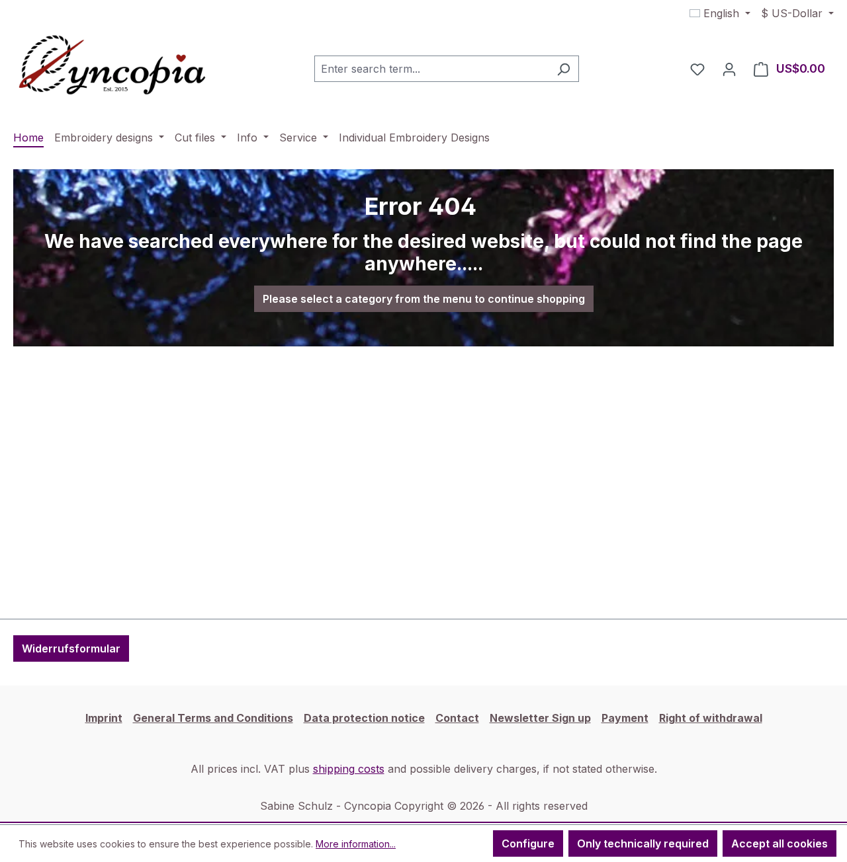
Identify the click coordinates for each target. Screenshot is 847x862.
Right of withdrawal (710, 718)
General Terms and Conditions (213, 718)
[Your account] (729, 69)
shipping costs (348, 768)
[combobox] (431, 69)
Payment (625, 718)
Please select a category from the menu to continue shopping (424, 298)
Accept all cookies (779, 843)
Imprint (103, 718)
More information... (356, 843)
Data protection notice (364, 718)
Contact (457, 718)
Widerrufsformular (71, 648)
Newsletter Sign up (540, 718)
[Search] (563, 69)
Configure (528, 843)
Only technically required (643, 843)
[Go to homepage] (112, 66)
